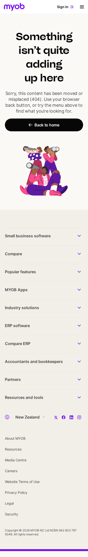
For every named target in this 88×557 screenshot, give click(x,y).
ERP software (17, 325)
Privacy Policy (16, 492)
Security (11, 514)
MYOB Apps (16, 289)
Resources (13, 449)
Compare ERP (17, 343)
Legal (9, 503)
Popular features (20, 271)
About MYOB (15, 438)
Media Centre (15, 460)
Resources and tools (24, 397)
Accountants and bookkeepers (34, 361)
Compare (13, 253)
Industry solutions (22, 307)
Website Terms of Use (22, 482)
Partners (13, 379)
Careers (11, 471)
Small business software (28, 235)
